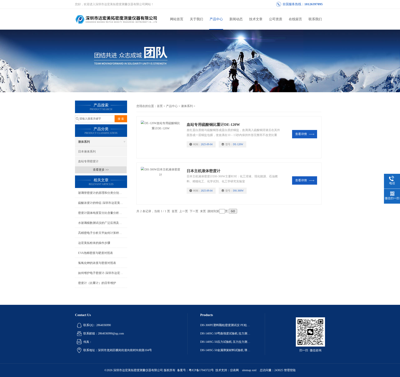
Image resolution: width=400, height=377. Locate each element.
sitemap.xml (249, 370)
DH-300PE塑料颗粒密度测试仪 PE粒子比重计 (226, 325)
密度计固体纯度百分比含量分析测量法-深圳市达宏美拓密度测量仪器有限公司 (102, 212)
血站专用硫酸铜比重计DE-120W (213, 124)
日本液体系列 (87, 151)
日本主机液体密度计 (203, 171)
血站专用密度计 (88, 161)
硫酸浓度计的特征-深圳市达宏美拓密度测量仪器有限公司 (102, 202)
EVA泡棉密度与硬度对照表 (95, 253)
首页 (160, 106)
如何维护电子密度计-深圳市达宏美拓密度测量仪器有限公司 (102, 273)
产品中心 (216, 19)
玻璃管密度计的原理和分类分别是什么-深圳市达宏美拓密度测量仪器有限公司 (102, 192)
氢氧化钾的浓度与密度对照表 (97, 263)
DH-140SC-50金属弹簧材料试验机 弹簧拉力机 (226, 350)
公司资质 (275, 19)
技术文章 (255, 19)
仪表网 (234, 370)
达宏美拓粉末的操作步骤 (94, 243)
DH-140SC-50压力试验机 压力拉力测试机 (226, 341)
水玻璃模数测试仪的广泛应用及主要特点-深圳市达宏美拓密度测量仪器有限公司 (102, 222)
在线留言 (295, 19)
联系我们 (315, 19)
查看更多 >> (101, 169)
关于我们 (196, 19)
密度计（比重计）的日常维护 (97, 283)
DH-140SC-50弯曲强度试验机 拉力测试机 (226, 333)
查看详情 (301, 134)
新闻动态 (236, 19)
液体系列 (84, 141)
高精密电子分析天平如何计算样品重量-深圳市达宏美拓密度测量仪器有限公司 (102, 233)
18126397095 (313, 4)
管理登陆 (290, 370)
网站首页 (176, 19)
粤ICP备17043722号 (201, 370)
